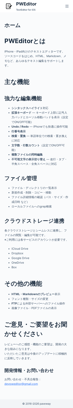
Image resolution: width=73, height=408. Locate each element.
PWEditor (26, 4)
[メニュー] (67, 6)
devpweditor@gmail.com (21, 384)
